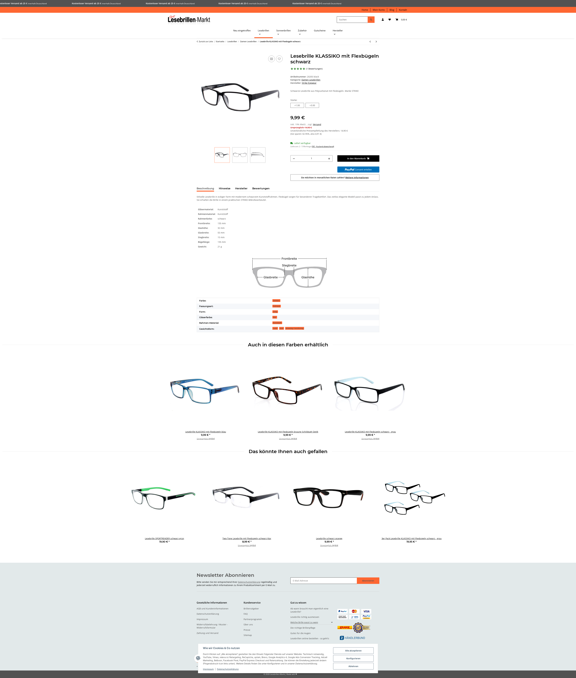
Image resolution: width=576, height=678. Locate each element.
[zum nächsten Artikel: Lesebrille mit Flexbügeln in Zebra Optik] (376, 41)
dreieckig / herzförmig (294, 328)
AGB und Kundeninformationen (212, 608)
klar (274, 317)
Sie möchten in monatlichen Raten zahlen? (335, 177)
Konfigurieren (353, 658)
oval (281, 328)
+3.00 (314, 105)
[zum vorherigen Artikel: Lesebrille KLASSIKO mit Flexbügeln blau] (370, 41)
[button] (382, 19)
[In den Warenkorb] (199, 51)
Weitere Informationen (357, 177)
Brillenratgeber (251, 608)
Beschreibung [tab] (205, 188)
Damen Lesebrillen (311, 79)
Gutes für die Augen (300, 633)
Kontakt (403, 9)
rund (275, 328)
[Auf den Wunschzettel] (279, 59)
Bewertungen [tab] (261, 188)
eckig (275, 312)
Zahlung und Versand (207, 633)
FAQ (246, 613)
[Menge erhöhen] (329, 158)
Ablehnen (353, 666)
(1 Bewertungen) (314, 68)
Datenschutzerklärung (228, 669)
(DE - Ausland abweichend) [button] (323, 146)
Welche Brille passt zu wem (304, 622)
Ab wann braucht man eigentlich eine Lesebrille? (309, 610)
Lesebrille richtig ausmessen (304, 617)
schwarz (276, 301)
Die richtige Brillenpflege (302, 627)
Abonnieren (368, 580)
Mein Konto (379, 9)
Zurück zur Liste (206, 41)
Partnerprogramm (253, 619)
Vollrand (276, 306)
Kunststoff (277, 323)
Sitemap (248, 635)
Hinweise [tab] (224, 188)
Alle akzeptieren (353, 650)
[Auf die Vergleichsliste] (271, 59)
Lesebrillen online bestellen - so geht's (309, 638)
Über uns (248, 624)
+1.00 (299, 105)
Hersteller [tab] (241, 188)
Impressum (208, 669)
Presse (247, 629)
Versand (317, 124)
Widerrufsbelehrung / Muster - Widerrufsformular (212, 626)
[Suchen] (371, 19)
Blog (392, 9)
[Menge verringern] (294, 158)
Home (365, 9)
